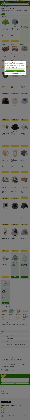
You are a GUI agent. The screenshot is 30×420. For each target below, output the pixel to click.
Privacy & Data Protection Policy (13, 67)
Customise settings (15, 69)
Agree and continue (15, 71)
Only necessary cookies (15, 73)
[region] (15, 68)
